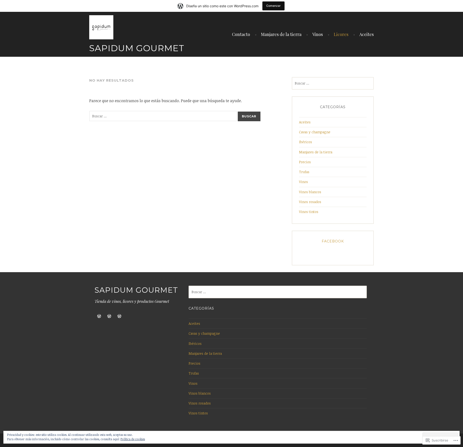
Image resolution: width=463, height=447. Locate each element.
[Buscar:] (163, 116)
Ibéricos (305, 142)
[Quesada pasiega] (99, 316)
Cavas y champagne (314, 132)
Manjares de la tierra (281, 34)
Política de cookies (133, 439)
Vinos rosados (310, 201)
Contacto (241, 34)
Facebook (333, 241)
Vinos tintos (308, 211)
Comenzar (273, 5)
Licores (341, 34)
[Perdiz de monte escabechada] (109, 316)
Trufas (304, 172)
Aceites (366, 34)
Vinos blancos (310, 192)
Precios (305, 162)
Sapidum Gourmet (136, 48)
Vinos (317, 34)
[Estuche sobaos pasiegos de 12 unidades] (119, 316)
